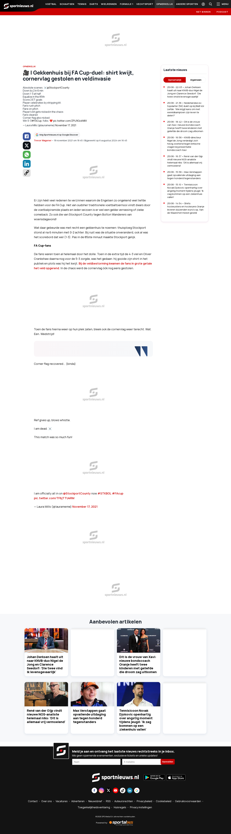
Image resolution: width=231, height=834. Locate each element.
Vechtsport (144, 4)
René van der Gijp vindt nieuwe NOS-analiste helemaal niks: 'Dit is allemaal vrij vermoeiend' (46, 716)
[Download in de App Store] (176, 777)
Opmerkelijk (164, 4)
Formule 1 (126, 4)
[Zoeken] (210, 4)
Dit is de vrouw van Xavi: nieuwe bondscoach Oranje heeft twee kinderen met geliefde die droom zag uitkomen (138, 664)
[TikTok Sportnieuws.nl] (122, 791)
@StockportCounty (58, 87)
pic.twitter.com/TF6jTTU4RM (54, 498)
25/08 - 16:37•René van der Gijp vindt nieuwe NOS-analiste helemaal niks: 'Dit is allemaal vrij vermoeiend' (185, 161)
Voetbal (51, 4)
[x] (27, 145)
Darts (94, 4)
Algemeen (195, 79)
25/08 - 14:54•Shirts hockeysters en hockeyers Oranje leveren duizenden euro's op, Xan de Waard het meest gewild (185, 208)
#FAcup (117, 493)
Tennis (81, 4)
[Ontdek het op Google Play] (154, 777)
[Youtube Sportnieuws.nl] (115, 791)
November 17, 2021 (65, 125)
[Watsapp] (27, 155)
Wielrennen (109, 4)
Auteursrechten (123, 801)
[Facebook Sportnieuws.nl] (94, 791)
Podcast (222, 11)
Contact (33, 801)
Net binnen (203, 11)
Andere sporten (187, 4)
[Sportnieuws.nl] (18, 5)
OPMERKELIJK (29, 66)
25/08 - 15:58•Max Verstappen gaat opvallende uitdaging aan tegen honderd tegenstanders (184, 175)
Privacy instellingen (141, 807)
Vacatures (62, 801)
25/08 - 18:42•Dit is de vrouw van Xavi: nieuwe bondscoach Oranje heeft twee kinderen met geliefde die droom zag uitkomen (185, 126)
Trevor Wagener (43, 140)
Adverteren (78, 801)
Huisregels (120, 807)
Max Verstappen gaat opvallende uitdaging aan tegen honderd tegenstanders (89, 716)
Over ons (46, 801)
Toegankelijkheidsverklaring (94, 807)
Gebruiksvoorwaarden (188, 801)
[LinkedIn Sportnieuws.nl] (129, 791)
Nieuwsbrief (95, 801)
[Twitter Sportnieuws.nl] (108, 791)
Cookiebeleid (163, 801)
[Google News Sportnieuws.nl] (137, 791)
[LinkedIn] (27, 164)
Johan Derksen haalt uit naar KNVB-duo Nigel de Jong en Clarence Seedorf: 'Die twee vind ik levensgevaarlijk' (45, 664)
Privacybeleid (144, 801)
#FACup (37, 120)
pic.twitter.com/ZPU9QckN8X (70, 120)
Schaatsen (67, 4)
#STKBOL (104, 493)
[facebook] (27, 136)
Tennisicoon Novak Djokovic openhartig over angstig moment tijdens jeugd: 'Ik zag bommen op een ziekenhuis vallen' (136, 719)
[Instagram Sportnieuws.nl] (101, 791)
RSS (108, 801)
